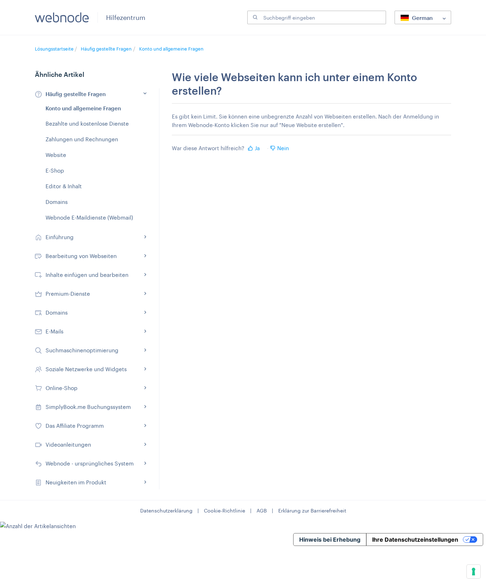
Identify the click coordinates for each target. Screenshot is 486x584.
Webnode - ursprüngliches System (90, 463)
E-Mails (54, 331)
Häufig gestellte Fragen (106, 49)
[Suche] (254, 17)
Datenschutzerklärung (166, 510)
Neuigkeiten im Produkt (76, 482)
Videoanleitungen (68, 444)
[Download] (230, 202)
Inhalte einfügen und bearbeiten (87, 275)
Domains (57, 202)
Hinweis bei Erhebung (329, 539)
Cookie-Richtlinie (224, 510)
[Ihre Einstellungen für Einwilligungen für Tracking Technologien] (473, 571)
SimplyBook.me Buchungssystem (88, 407)
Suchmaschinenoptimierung (82, 350)
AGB (262, 510)
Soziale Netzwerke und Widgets (86, 369)
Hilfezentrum (126, 17)
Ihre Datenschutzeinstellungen (415, 539)
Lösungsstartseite (55, 49)
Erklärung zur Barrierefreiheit (312, 510)
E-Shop (55, 170)
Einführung (60, 237)
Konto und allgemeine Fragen (171, 49)
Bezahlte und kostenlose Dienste (87, 123)
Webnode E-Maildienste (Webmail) (89, 217)
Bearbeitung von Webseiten (81, 256)
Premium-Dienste (68, 293)
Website (56, 155)
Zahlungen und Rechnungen (82, 139)
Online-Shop (62, 388)
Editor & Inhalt (64, 186)
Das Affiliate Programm (75, 425)
